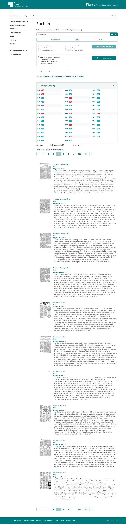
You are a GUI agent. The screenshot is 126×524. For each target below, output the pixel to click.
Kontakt (12, 44)
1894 (94, 129)
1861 (38, 109)
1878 (66, 121)
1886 (94, 98)
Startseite (12, 16)
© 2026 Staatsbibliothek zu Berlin (65, 521)
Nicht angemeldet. (112, 521)
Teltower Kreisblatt (46, 63)
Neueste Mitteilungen (47, 59)
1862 (38, 113)
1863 (38, 117)
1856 (38, 90)
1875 (66, 109)
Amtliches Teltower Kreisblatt (50, 57)
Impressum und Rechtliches (32, 521)
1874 (66, 105)
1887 (94, 102)
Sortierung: (40, 145)
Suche (19, 16)
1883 (66, 140)
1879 (66, 125)
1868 (38, 136)
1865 (38, 125)
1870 (66, 90)
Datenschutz (17, 521)
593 (86, 154)
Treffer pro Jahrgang (47, 86)
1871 (66, 94)
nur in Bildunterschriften (75, 50)
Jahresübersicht (15, 33)
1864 (38, 121)
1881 (66, 132)
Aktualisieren (77, 145)
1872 (66, 98)
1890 (94, 113)
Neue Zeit (43, 48)
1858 (38, 98)
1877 (66, 117)
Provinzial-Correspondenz (48, 61)
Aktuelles (13, 40)
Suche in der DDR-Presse (104, 47)
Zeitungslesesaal (15, 54)
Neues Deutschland (46, 50)
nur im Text (71, 48)
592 (79, 154)
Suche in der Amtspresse (104, 58)
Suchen (113, 34)
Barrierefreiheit (48, 521)
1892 (94, 121)
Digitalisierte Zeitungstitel (19, 21)
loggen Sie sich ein (44, 71)
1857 (38, 94)
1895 (94, 132)
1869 (38, 140)
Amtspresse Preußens (17, 25)
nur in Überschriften (74, 46)
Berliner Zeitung (45, 46)
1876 (66, 113)
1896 (94, 136)
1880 (66, 129)
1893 (94, 125)
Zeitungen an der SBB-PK (18, 51)
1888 (94, 105)
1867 (38, 132)
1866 (38, 129)
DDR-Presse (14, 29)
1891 (94, 117)
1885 (94, 94)
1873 (66, 102)
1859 (38, 102)
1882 (66, 136)
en (115, 16)
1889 (94, 109)
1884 (94, 90)
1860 (38, 105)
